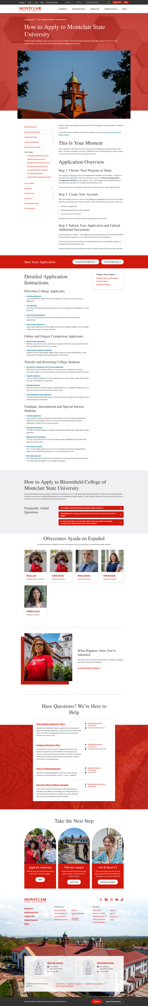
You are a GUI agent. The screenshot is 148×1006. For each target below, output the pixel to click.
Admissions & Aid (78, 9)
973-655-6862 (92, 770)
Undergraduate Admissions (32, 132)
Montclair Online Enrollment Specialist (52, 785)
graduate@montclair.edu (95, 744)
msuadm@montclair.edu (95, 723)
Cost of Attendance (99, 922)
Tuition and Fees (29, 193)
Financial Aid (28, 188)
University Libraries (98, 916)
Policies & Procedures (74, 984)
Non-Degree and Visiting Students (37, 170)
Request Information (107, 882)
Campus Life (94, 9)
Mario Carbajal (84, 576)
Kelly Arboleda (109, 576)
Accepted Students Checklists (88, 668)
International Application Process (37, 166)
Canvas (112, 910)
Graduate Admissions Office (48, 745)
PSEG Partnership (29, 208)
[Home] (30, 9)
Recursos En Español (52, 2)
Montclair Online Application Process (38, 163)
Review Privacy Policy (113, 1001)
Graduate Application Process (36, 159)
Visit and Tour (28, 198)
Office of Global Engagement (48, 769)
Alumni (73, 910)
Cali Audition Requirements (35, 173)
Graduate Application (111, 262)
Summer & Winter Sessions (32, 147)
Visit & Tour (74, 882)
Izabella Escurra (33, 611)
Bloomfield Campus (105, 963)
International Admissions (31, 142)
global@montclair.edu (94, 768)
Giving (29, 2)
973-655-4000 (54, 971)
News (36, 2)
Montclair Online (101, 281)
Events (42, 2)
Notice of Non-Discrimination (64, 986)
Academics (63, 9)
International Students (61, 919)
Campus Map (97, 910)
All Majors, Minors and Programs (107, 278)
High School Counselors (75, 918)
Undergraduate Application (84, 262)
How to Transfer (29, 183)
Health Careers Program (31, 203)
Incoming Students (60, 916)
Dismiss (96, 1001)
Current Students (59, 913)
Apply (125, 2)
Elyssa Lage (31, 576)
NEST (111, 913)
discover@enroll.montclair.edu (97, 784)
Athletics (21, 2)
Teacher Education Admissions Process (39, 177)
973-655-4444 (92, 725)
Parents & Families (60, 910)
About (124, 9)
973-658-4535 (92, 786)
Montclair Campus (55, 963)
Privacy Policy (60, 984)
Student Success (110, 9)
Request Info (117, 2)
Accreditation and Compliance (94, 984)
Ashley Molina (58, 576)
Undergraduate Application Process (38, 155)
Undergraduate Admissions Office (50, 724)
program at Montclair (69, 175)
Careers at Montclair (99, 919)
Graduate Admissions (30, 137)
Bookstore (113, 916)
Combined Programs (103, 284)
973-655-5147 (92, 747)
